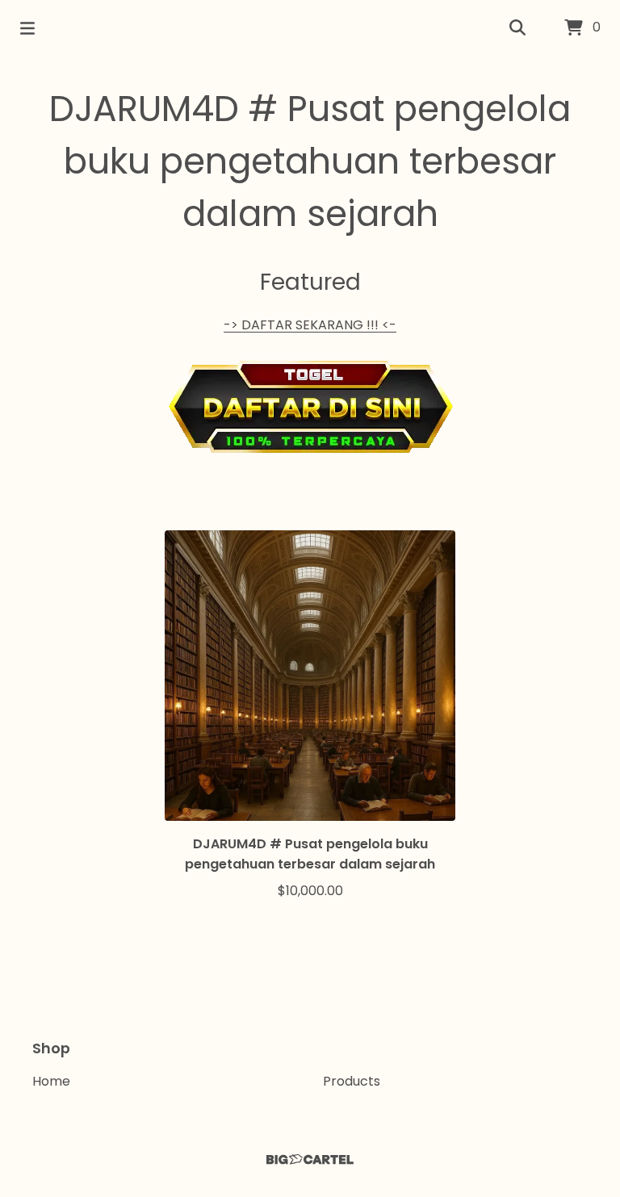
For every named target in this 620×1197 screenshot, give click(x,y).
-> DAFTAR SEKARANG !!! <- (310, 325)
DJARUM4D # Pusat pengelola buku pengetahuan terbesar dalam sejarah (310, 161)
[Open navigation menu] (27, 28)
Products (351, 1081)
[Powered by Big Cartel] (310, 1159)
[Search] (517, 28)
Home (51, 1081)
